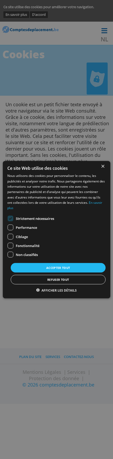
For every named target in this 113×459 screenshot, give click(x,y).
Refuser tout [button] (58, 279)
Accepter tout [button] (58, 267)
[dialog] (56, 229)
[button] (56, 290)
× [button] (102, 166)
